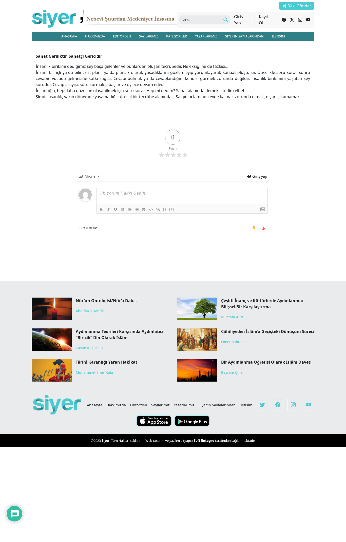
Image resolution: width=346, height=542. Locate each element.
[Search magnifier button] (225, 19)
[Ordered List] (129, 209)
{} (164, 209)
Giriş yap (259, 176)
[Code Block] (151, 209)
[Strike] (122, 209)
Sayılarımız (160, 405)
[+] (172, 209)
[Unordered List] (136, 209)
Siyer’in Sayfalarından (217, 405)
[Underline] (115, 209)
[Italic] (108, 209)
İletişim (246, 405)
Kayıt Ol (263, 20)
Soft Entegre (204, 440)
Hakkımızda (116, 405)
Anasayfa (94, 405)
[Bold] (101, 209)
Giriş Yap (238, 20)
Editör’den (138, 405)
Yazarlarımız (184, 405)
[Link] (158, 209)
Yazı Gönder (299, 6)
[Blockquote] (143, 209)
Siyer (106, 440)
